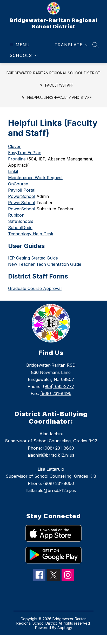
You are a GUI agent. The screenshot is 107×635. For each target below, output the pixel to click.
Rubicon (16, 215)
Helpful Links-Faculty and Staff (59, 97)
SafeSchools (20, 221)
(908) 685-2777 (58, 386)
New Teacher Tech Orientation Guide (44, 264)
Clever (14, 146)
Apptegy (64, 627)
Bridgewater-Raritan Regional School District (53, 73)
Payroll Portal (21, 190)
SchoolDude (20, 227)
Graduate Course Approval (35, 288)
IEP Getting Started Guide (33, 258)
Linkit (13, 171)
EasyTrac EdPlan (24, 152)
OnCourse (18, 183)
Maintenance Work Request (35, 177)
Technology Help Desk (30, 233)
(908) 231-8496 (55, 393)
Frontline (17, 158)
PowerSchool (21, 196)
